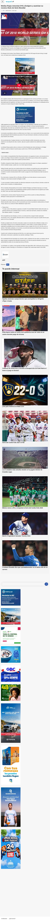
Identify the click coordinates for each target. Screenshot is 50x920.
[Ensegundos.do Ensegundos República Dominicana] (10, 1)
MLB (8, 264)
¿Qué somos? (12, 918)
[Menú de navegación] (2, 1)
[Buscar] (46, 584)
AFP (3, 10)
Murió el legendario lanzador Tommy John (16, 536)
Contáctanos (4, 918)
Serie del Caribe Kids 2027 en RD (13, 442)
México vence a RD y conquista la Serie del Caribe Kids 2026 (22, 508)
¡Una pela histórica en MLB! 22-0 (13, 406)
